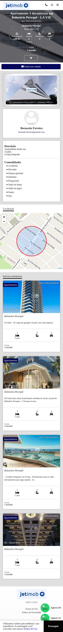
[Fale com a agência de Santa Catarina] (45, 618)
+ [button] (4, 217)
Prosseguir (53, 626)
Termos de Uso (30, 629)
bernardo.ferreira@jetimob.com (31, 132)
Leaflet (60, 268)
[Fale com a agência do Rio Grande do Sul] (45, 607)
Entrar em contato (32, 66)
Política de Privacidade (31, 612)
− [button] (4, 221)
